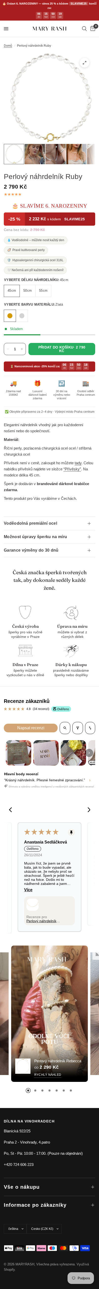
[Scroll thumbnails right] (89, 753)
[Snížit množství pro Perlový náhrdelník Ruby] (8, 349)
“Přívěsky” (72, 469)
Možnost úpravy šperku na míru (35, 537)
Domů (8, 45)
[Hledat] (84, 29)
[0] (92, 29)
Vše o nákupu (22, 1187)
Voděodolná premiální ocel (30, 523)
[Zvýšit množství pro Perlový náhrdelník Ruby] (22, 349)
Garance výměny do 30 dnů (31, 550)
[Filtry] (77, 728)
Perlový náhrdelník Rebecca (57, 1061)
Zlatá (10, 316)
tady (78, 463)
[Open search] (65, 728)
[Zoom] (84, 63)
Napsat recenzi (30, 728)
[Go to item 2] (46, 753)
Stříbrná (22, 316)
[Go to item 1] (18, 753)
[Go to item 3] (73, 753)
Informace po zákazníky (35, 1205)
